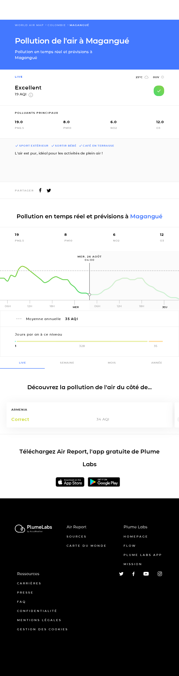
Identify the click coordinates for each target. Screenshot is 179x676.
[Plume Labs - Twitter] (121, 574)
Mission (133, 564)
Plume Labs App (143, 555)
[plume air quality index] (31, 96)
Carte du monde (87, 545)
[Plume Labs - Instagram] (160, 575)
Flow (130, 545)
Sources (77, 536)
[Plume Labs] (33, 529)
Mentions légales (39, 620)
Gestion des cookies (42, 629)
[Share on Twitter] (49, 191)
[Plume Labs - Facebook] (133, 575)
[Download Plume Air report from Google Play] (104, 482)
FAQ (21, 601)
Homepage (136, 536)
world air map (29, 25)
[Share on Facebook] (40, 191)
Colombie (57, 25)
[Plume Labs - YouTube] (146, 575)
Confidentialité (37, 611)
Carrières (29, 583)
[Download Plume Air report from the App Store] (70, 482)
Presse (25, 592)
